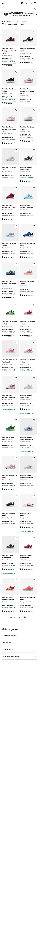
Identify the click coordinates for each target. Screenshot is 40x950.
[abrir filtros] (35, 8)
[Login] (26, 3)
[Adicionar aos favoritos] (16, 31)
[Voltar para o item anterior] (2, 14)
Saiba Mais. (27, 15)
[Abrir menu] (35, 3)
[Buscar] (22, 3)
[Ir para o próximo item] (36, 14)
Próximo (25, 617)
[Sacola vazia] (31, 3)
